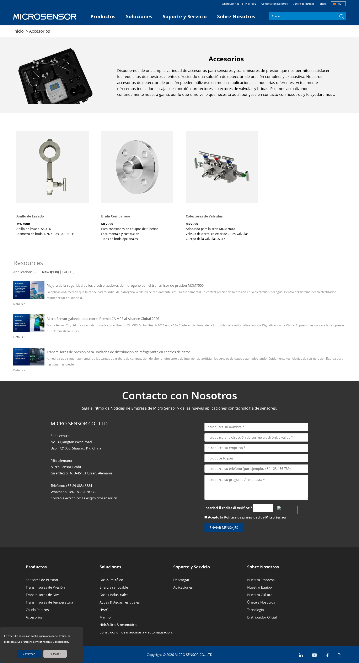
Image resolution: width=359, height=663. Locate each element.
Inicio (19, 31)
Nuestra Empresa (261, 580)
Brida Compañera (115, 216)
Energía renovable (114, 587)
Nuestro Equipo (259, 587)
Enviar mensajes (224, 527)
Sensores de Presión (42, 580)
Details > (19, 304)
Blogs (323, 3)
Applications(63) (25, 272)
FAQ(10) (68, 272)
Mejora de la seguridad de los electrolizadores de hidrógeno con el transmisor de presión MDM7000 (125, 285)
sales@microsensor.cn (99, 498)
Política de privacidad (242, 517)
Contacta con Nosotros (274, 3)
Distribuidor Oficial (262, 617)
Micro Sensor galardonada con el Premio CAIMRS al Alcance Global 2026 (103, 318)
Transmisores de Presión (45, 587)
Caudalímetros (37, 609)
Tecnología (255, 609)
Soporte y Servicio (185, 16)
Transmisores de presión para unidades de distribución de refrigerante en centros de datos (119, 352)
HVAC (104, 609)
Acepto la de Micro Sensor (247, 517)
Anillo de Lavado (30, 216)
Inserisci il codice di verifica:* (228, 508)
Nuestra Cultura (259, 595)
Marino (105, 617)
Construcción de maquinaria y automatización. (136, 632)
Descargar (181, 580)
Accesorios (39, 31)
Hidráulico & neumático (118, 624)
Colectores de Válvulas (204, 216)
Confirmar (29, 654)
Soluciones (139, 16)
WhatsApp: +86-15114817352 (239, 3)
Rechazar (55, 654)
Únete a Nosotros (261, 602)
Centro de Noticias (303, 3)
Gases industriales (114, 595)
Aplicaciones (183, 587)
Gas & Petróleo (111, 580)
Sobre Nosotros (236, 16)
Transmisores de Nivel (43, 595)
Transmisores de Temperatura (49, 602)
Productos (103, 16)
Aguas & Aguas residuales (120, 602)
